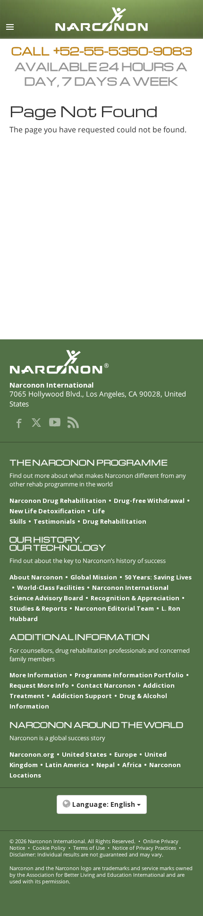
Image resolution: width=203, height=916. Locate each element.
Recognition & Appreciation (135, 598)
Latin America (67, 764)
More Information (38, 675)
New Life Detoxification (47, 511)
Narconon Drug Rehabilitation (57, 500)
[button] (101, 809)
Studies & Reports (38, 608)
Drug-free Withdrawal (149, 500)
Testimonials (54, 521)
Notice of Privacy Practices (144, 847)
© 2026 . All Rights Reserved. (72, 841)
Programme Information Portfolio (129, 675)
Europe (125, 754)
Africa (132, 764)
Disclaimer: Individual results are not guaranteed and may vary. (86, 854)
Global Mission (93, 577)
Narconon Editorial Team (114, 608)
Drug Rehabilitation (114, 521)
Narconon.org (31, 754)
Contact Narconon (105, 685)
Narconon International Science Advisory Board (89, 592)
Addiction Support (82, 695)
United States (84, 754)
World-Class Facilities (51, 587)
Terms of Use (89, 847)
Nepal (105, 764)
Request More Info (39, 685)
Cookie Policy (49, 847)
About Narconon (36, 577)
